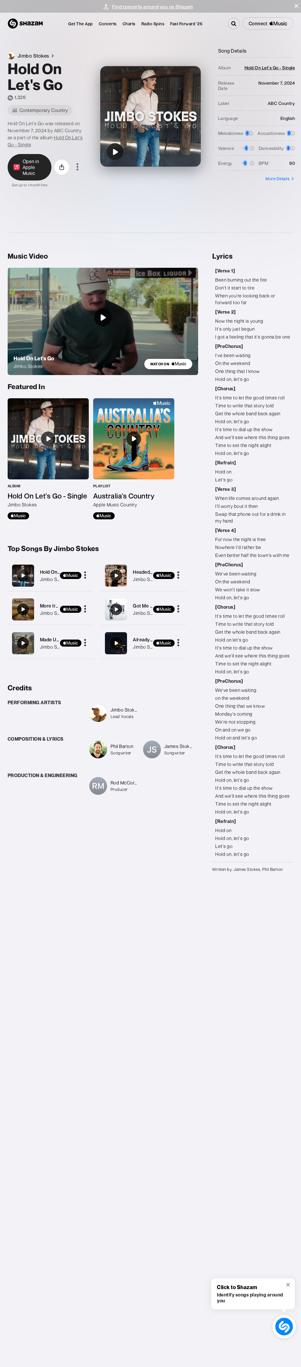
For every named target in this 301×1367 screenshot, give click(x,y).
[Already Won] (143, 643)
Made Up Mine (55, 639)
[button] (296, 6)
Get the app (80, 23)
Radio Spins (153, 23)
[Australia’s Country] (133, 458)
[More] (85, 575)
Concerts (108, 23)
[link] (168, 364)
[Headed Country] (143, 575)
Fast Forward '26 (186, 23)
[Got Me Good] (143, 609)
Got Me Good (147, 606)
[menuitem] (80, 24)
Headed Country (151, 572)
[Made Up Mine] (50, 643)
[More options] (77, 167)
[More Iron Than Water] (50, 609)
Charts (129, 23)
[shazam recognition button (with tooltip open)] (284, 1326)
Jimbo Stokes (54, 579)
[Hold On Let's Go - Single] (48, 458)
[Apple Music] (18, 515)
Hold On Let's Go (58, 572)
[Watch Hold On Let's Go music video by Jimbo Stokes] (103, 317)
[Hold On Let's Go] (115, 152)
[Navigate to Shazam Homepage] (25, 24)
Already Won (147, 639)
